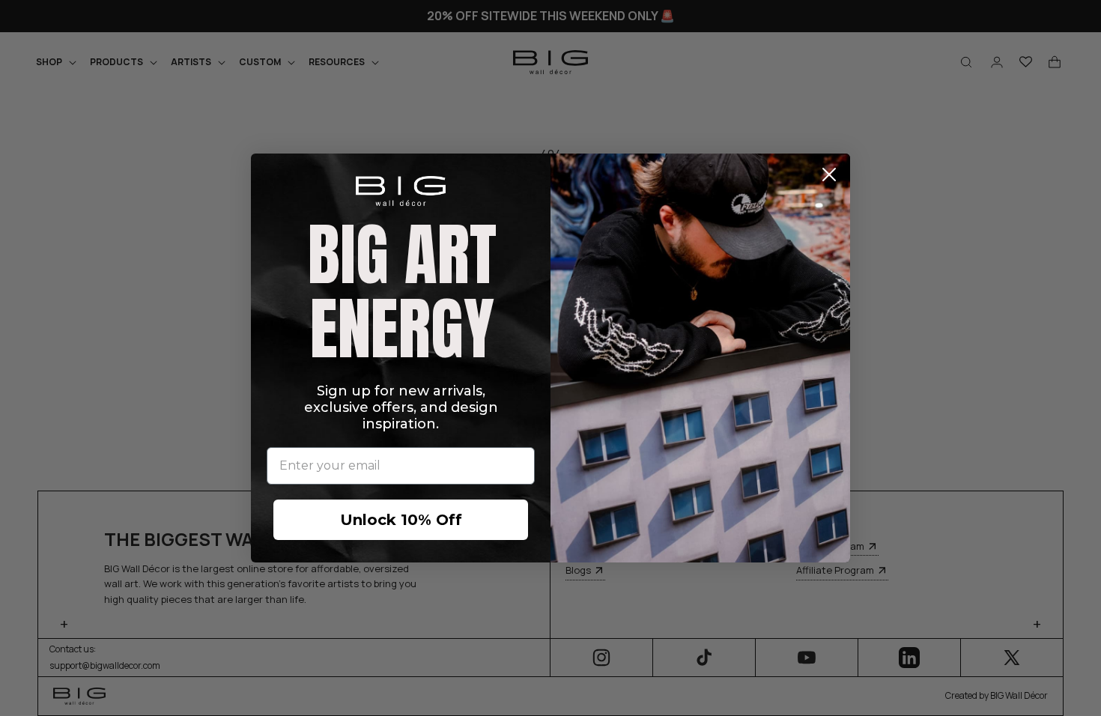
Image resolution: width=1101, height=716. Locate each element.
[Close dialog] (829, 174)
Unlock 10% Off (401, 520)
